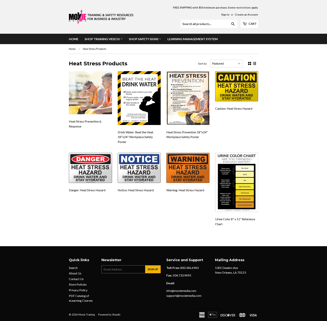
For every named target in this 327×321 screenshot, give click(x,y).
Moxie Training (86, 314)
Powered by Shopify (109, 314)
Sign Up (153, 269)
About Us (75, 273)
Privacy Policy (78, 290)
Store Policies (78, 284)
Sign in (225, 14)
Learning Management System (192, 39)
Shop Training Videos (102, 39)
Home (73, 39)
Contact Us (76, 279)
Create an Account (246, 14)
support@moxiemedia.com (183, 295)
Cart (252, 23)
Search (73, 267)
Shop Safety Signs (144, 39)
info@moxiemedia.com (181, 290)
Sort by (202, 63)
